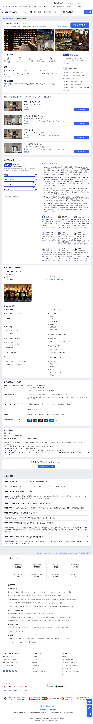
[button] (67, 3)
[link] (56, 3)
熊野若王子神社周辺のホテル (16, 613)
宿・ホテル (6, 7)
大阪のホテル (31, 638)
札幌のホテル (49, 638)
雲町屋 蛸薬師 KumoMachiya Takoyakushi (33, 603)
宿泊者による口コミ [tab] (16, 97)
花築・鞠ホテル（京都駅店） (50, 599)
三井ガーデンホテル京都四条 (16, 592)
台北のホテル (33, 642)
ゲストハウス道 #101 (14, 603)
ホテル (45, 553)
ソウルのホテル (12, 638)
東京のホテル (22, 638)
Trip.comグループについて (39, 671)
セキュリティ (66, 674)
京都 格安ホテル (26, 627)
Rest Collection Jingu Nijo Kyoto (53, 595)
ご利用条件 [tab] (47, 97)
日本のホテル (53, 553)
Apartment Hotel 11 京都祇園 (68, 599)
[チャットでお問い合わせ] (89, 714)
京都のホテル (73, 553)
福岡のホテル (40, 638)
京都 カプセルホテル (14, 627)
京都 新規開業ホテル (38, 627)
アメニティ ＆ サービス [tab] (33, 97)
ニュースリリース (37, 659)
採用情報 (35, 662)
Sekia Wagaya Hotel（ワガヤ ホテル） (19, 599)
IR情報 (64, 656)
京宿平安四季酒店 (64, 606)
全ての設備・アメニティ (11, 76)
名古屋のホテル (59, 638)
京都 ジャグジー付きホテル (64, 627)
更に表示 (6, 86)
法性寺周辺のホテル (63, 620)
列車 (34, 7)
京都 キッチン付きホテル (15, 631)
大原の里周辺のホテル (14, 620)
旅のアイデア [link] (71, 7)
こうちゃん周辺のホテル (49, 620)
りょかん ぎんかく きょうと (54, 603)
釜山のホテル (24, 642)
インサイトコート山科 (51, 606)
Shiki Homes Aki (38, 606)
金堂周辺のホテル (65, 617)
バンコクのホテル (13, 642)
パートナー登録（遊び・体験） (71, 671)
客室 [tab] (5, 97)
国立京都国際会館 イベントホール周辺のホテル (21, 617)
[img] (20, 40)
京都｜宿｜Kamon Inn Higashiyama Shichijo (20, 606)
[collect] (89, 701)
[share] (89, 708)
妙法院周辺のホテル (32, 613)
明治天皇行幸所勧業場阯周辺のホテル (47, 617)
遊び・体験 (42, 7)
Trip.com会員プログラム (69, 659)
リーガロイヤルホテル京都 (63, 592)
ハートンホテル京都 (27, 595)
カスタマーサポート (8, 656)
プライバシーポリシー (38, 668)
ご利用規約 (35, 665)
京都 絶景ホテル (50, 627)
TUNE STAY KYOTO (13, 23)
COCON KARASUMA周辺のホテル (31, 620)
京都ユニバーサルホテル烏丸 (34, 592)
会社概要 (35, 656)
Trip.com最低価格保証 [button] (63, 26)
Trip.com (39, 553)
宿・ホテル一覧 (66, 668)
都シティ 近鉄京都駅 (14, 595)
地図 (79, 7)
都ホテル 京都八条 (49, 592)
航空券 (15, 7)
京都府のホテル (63, 553)
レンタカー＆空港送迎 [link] (56, 7)
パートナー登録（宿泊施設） (70, 665)
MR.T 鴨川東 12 (38, 595)
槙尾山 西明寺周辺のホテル (47, 613)
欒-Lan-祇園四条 (36, 599)
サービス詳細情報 (8, 665)
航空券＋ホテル (25, 7)
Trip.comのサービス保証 (10, 659)
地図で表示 (66, 90)
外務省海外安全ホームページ (11, 662)
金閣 (72, 606)
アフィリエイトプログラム (69, 662)
